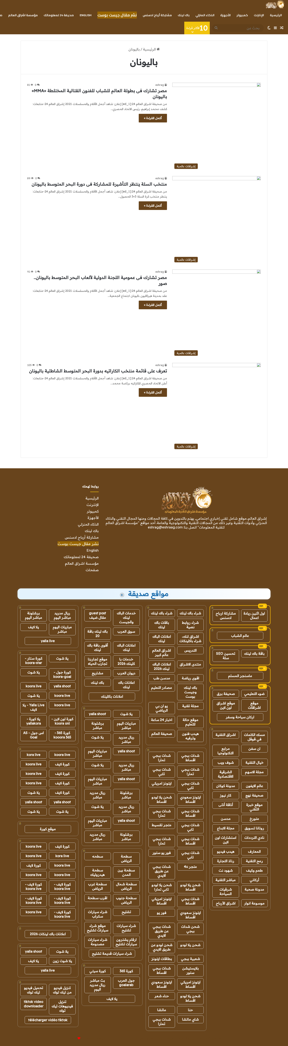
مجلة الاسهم (254, 772)
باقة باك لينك (254, 653)
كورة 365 (126, 971)
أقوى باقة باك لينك (97, 647)
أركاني (254, 880)
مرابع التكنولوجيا (226, 750)
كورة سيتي (97, 971)
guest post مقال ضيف (97, 615)
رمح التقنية (254, 861)
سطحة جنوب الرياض (126, 900)
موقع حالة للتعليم (190, 722)
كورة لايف (62, 764)
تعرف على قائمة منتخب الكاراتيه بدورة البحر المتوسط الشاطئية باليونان (98, 370)
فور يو (161, 913)
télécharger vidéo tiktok (47, 1020)
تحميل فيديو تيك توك (33, 990)
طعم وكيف (254, 870)
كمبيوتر (242, 15)
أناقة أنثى (225, 805)
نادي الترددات (254, 837)
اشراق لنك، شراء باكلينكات (190, 638)
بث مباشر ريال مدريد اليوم (97, 984)
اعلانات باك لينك (126, 684)
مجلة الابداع (225, 828)
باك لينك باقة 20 (97, 633)
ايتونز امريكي (162, 783)
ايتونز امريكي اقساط (162, 901)
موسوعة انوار (254, 903)
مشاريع (97, 673)
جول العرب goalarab (126, 982)
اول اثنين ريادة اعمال (254, 615)
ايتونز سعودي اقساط (190, 799)
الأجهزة (225, 15)
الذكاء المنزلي (204, 15)
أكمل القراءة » (153, 118)
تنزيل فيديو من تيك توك (62, 990)
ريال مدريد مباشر (126, 739)
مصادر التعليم (161, 687)
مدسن (226, 818)
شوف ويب (226, 762)
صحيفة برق (226, 694)
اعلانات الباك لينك (161, 638)
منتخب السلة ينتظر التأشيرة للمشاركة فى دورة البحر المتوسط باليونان (99, 184)
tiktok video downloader (33, 1004)
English (86, 15)
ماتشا (161, 1010)
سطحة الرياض (126, 858)
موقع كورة (48, 829)
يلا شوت (126, 714)
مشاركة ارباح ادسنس (226, 615)
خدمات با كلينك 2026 (126, 661)
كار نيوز (225, 795)
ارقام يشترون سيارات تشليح (126, 941)
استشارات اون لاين (225, 839)
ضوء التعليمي (254, 694)
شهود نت (226, 870)
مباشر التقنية (225, 880)
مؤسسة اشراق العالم (23, 15)
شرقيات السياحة (225, 891)
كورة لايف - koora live (62, 886)
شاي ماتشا (190, 1019)
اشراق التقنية (225, 735)
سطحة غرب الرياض (97, 886)
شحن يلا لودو (190, 945)
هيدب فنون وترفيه (190, 735)
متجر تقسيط (161, 825)
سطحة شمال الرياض (126, 886)
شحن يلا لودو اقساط (162, 799)
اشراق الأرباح (226, 903)
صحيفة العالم (161, 733)
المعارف (254, 851)
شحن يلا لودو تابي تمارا (162, 887)
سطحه (97, 856)
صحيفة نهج (254, 795)
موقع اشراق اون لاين (226, 705)
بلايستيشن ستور (190, 970)
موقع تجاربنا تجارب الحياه (97, 661)
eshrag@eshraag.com (165, 527)
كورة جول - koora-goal (62, 674)
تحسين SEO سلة (225, 655)
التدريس (190, 650)
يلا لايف (111, 999)
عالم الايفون (254, 786)
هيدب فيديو (225, 851)
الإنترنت (259, 15)
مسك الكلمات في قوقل (254, 737)
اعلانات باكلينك (112, 696)
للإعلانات (72, 1038)
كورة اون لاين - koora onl (62, 721)
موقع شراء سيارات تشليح (97, 928)
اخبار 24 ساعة (161, 720)
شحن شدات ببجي (190, 928)
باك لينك (184, 15)
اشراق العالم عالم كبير (161, 652)
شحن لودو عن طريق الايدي (161, 947)
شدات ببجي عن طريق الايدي (162, 870)
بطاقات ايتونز (161, 959)
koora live (34, 686)
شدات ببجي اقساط (190, 757)
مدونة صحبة (254, 889)
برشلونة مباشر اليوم (33, 615)
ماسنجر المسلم (240, 676)
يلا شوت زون (62, 961)
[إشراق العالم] (275, 4)
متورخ (254, 818)
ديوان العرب (126, 673)
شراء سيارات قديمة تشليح (112, 953)
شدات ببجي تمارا (162, 757)
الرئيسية (276, 15)
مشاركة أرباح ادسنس (157, 15)
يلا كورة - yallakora (33, 721)
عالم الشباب (240, 635)
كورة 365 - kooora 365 (62, 735)
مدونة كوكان (225, 786)
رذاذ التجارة (225, 861)
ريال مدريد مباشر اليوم (62, 615)
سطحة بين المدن (126, 872)
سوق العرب (126, 631)
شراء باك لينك (190, 613)
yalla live (48, 641)
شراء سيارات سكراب (97, 914)
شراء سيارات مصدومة (97, 941)
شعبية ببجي (190, 959)
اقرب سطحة (97, 898)
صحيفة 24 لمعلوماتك (59, 15)
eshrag (159, 84)
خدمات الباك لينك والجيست (126, 617)
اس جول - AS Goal (33, 735)
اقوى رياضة (190, 678)
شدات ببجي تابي (162, 771)
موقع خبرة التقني (254, 807)
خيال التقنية (254, 762)
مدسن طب (161, 678)
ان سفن (254, 748)
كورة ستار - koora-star (33, 660)
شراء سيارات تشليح (126, 928)
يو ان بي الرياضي (161, 708)
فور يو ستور (161, 853)
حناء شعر (162, 996)
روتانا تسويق (254, 828)
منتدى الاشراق (190, 664)
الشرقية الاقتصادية (225, 774)
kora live (33, 755)
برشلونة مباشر (97, 725)
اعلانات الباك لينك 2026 (161, 666)
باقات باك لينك (161, 624)
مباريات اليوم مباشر (126, 725)
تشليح (126, 912)
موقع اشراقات (254, 705)
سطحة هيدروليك (97, 872)
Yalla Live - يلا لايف (33, 707)
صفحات (92, 570)
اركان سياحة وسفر (240, 717)
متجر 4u (190, 866)
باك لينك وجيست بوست (190, 691)
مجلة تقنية (190, 706)
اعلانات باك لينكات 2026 (48, 934)
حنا (190, 1010)
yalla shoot (97, 714)
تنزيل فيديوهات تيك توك (62, 1006)
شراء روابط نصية (190, 624)
